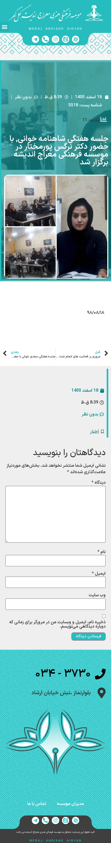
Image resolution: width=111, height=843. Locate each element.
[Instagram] (55, 39)
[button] (4, 26)
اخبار (94, 431)
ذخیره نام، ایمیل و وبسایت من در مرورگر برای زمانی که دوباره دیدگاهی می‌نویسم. (57, 624)
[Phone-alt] (45, 39)
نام (102, 552)
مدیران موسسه (70, 804)
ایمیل (99, 573)
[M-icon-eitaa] (65, 39)
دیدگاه (99, 482)
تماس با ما (36, 804)
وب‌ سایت (97, 595)
